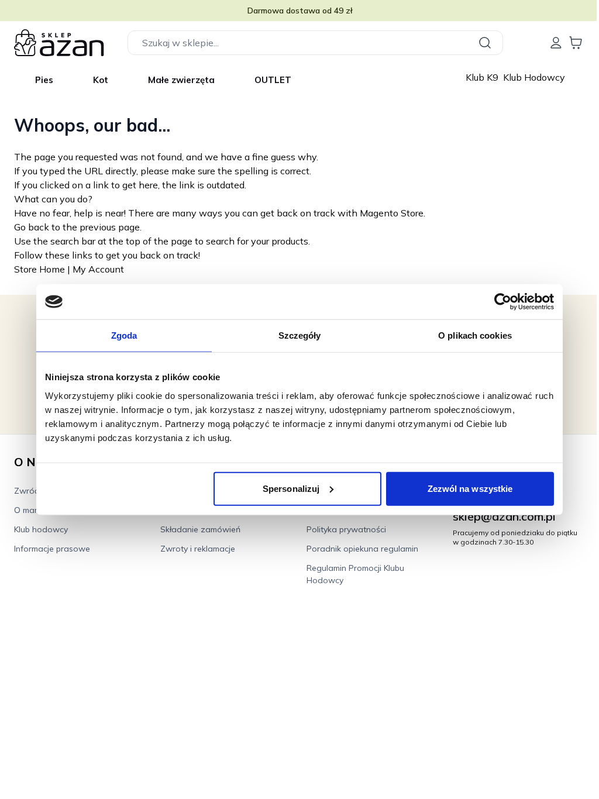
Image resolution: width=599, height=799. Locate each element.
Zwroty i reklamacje (197, 548)
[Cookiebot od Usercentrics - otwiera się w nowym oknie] (503, 302)
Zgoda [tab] (124, 335)
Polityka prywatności (346, 529)
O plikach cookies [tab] (475, 335)
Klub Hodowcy (534, 77)
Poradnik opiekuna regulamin (362, 548)
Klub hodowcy (41, 529)
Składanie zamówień (200, 529)
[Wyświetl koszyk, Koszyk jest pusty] (575, 42)
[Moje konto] (555, 42)
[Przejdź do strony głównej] (59, 42)
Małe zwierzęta (181, 79)
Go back (31, 227)
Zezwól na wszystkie (470, 488)
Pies (44, 79)
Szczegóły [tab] (299, 335)
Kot (100, 79)
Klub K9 (483, 77)
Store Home (39, 269)
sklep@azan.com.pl (504, 516)
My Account (98, 269)
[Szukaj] (486, 42)
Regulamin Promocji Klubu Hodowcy (355, 574)
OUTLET (272, 79)
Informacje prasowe (52, 548)
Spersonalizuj (291, 488)
